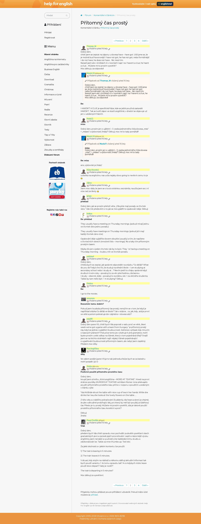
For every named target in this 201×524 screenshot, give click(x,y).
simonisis (91, 298)
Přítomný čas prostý (109, 28)
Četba (47, 74)
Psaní (46, 104)
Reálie (47, 110)
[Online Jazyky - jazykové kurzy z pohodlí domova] (57, 191)
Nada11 (90, 119)
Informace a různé (53, 94)
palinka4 (90, 256)
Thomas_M (91, 46)
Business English (52, 69)
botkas (89, 214)
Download (49, 79)
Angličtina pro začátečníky (56, 64)
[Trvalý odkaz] (109, 48)
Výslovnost (49, 140)
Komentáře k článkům (104, 15)
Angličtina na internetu (55, 59)
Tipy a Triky (49, 135)
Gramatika (49, 84)
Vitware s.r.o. (102, 516)
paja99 (89, 319)
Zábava (47, 145)
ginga (89, 196)
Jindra (93, 366)
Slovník (47, 125)
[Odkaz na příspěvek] (86, 81)
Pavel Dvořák (95, 420)
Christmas (48, 89)
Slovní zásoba (50, 120)
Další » (145, 41)
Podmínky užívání (88, 519)
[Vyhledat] (66, 15)
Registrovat (49, 38)
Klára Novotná (93, 170)
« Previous (118, 41)
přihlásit (94, 495)
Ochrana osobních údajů (109, 519)
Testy (46, 130)
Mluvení (48, 99)
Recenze (48, 115)
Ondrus (90, 283)
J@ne (89, 183)
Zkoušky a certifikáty (54, 150)
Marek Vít (95, 73)
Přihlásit (48, 32)
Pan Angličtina (93, 349)
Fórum (88, 15)
